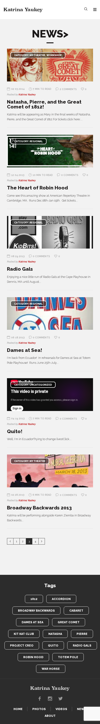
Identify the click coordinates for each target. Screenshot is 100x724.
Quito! (14, 431)
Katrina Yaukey (27, 94)
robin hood (33, 657)
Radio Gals (20, 269)
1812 (33, 599)
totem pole (68, 657)
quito (53, 645)
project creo (21, 645)
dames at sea (32, 622)
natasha (55, 634)
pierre (82, 634)
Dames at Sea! (24, 350)
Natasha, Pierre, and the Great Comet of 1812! (44, 104)
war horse (51, 668)
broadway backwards (36, 610)
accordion (61, 599)
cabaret (76, 610)
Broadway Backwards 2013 (39, 508)
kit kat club (24, 634)
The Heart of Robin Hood (37, 188)
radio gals (82, 645)
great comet (69, 622)
